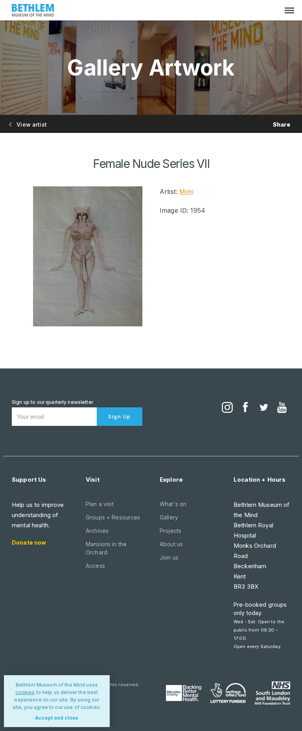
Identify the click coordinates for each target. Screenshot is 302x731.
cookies (25, 692)
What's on (173, 504)
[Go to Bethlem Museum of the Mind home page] (33, 11)
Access (95, 565)
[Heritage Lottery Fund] (228, 693)
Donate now (29, 542)
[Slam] (272, 692)
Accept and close (56, 718)
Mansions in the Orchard (106, 548)
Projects (170, 530)
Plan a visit (100, 504)
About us (171, 544)
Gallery (169, 517)
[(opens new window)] (227, 408)
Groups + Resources (113, 517)
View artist (31, 124)
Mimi (186, 191)
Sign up (119, 416)
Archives (97, 530)
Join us (169, 557)
